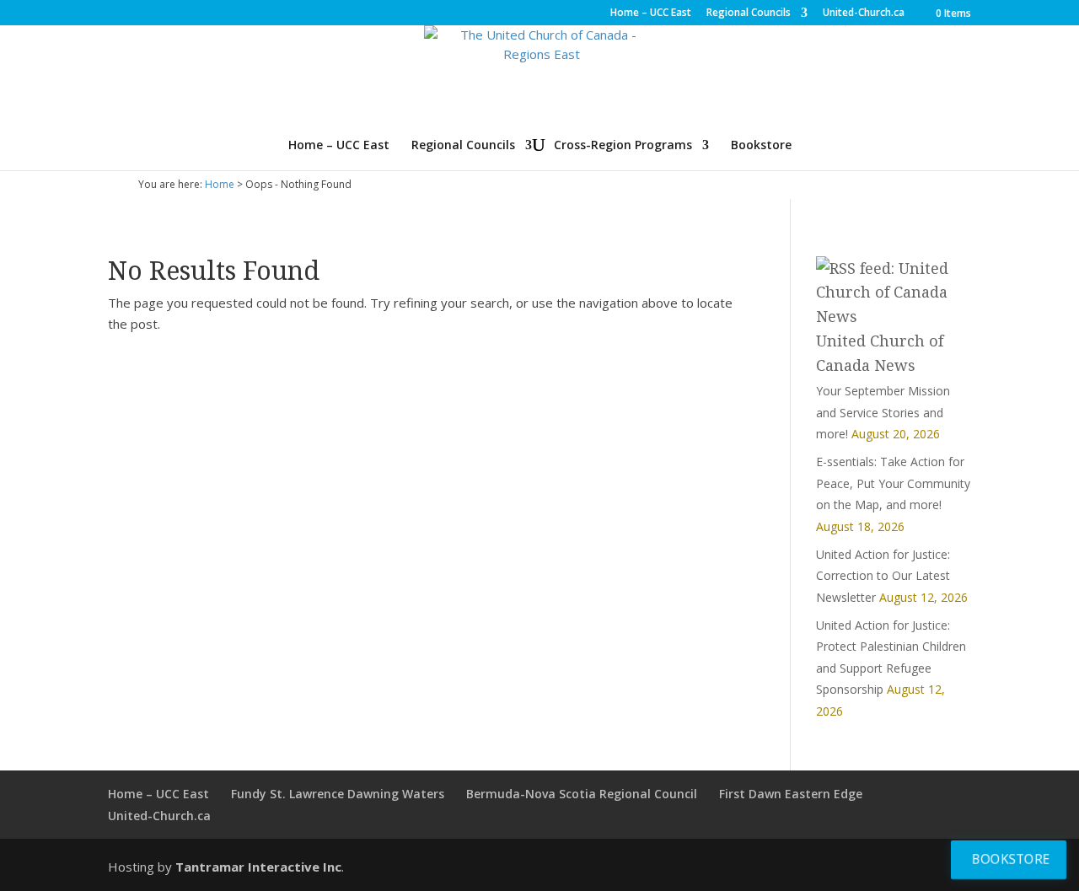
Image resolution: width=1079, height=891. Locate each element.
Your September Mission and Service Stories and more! (883, 412)
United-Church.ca (864, 13)
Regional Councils (748, 13)
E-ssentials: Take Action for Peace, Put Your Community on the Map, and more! (893, 483)
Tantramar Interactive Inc (258, 866)
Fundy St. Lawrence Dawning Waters (337, 794)
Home (219, 184)
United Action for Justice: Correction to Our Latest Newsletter (883, 575)
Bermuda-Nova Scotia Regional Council (581, 794)
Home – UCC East (650, 13)
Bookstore (761, 146)
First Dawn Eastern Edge (790, 794)
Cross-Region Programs (623, 146)
